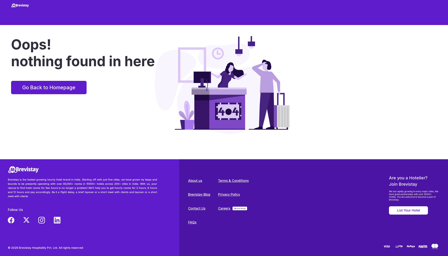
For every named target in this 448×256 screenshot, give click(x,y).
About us (195, 181)
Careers (224, 208)
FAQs (192, 222)
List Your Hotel (408, 210)
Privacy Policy (229, 194)
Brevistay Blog (199, 194)
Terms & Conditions (233, 181)
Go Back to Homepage (48, 87)
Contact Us (196, 208)
